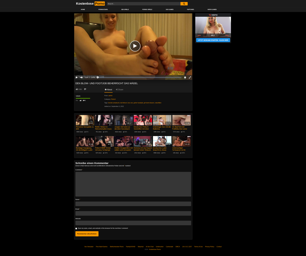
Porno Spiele (147, 9)
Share (120, 90)
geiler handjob (138, 103)
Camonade (169, 247)
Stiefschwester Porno (117, 247)
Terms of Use (198, 247)
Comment (79, 170)
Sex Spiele (125, 9)
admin (110, 95)
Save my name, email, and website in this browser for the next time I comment (103, 228)
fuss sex (130, 103)
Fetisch (113, 99)
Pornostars (103, 9)
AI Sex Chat (149, 247)
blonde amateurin (114, 103)
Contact (219, 247)
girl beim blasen (149, 103)
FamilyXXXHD (130, 247)
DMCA (178, 247)
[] (184, 3)
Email (77, 209)
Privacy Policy (209, 247)
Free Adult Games (101, 247)
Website (78, 218)
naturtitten (158, 103)
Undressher (160, 247)
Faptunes (190, 9)
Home (83, 9)
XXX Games (169, 9)
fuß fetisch (123, 103)
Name (77, 199)
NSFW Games (212, 9)
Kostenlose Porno (155, 249)
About (109, 90)
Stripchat (140, 247)
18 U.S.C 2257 (187, 247)
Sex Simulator (88, 247)
